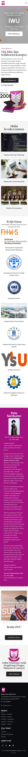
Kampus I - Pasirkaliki (6, 714)
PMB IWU (3, 736)
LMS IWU (3, 731)
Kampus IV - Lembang (7, 721)
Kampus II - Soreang (6, 716)
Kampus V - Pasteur (6, 724)
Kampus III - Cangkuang (7, 719)
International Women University (13, 750)
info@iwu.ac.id (7, 705)
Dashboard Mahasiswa (7, 734)
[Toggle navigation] (26, 3)
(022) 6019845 (8, 85)
